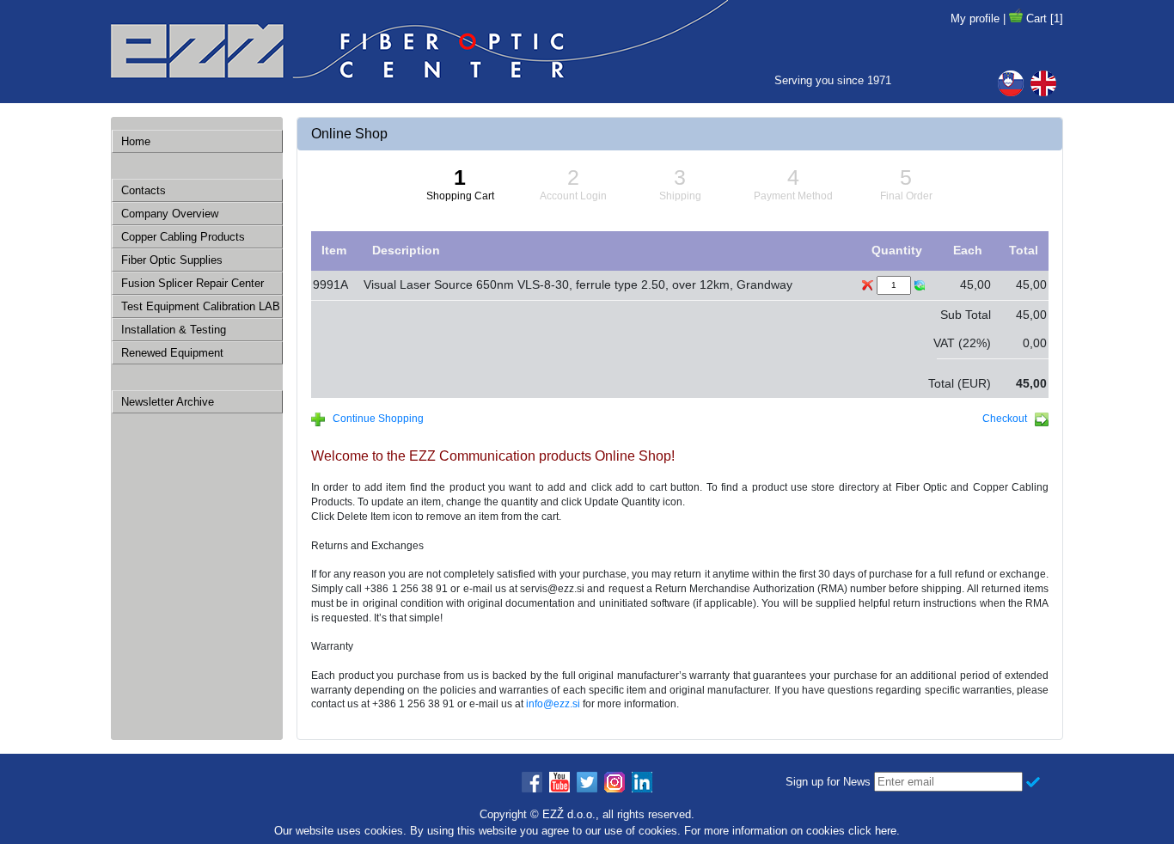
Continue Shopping (374, 419)
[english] (1046, 83)
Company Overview (169, 213)
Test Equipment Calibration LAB (200, 306)
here (885, 830)
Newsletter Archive (167, 401)
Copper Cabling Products (183, 236)
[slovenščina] (1014, 83)
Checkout (1008, 419)
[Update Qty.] (919, 285)
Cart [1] (1044, 18)
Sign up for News (828, 781)
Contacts (143, 190)
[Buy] (1016, 18)
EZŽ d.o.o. (569, 814)
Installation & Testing (173, 329)
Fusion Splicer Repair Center (192, 283)
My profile (975, 18)
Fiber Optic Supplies (172, 260)
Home (135, 141)
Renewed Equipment (172, 352)
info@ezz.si (553, 704)
